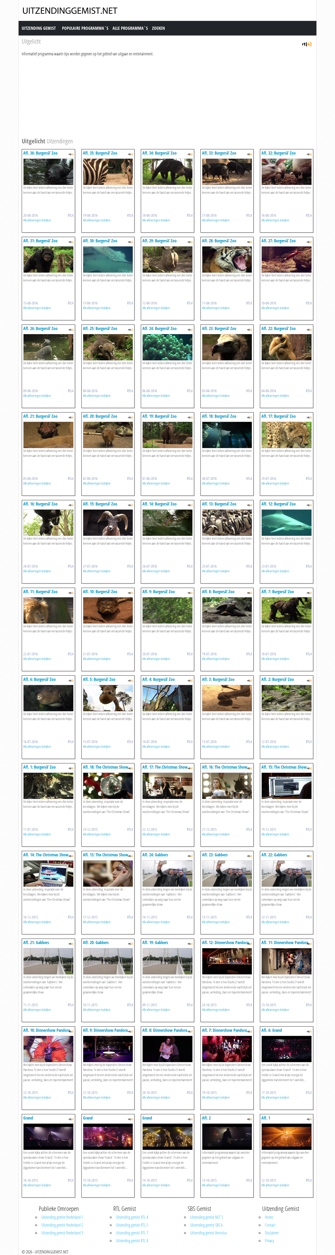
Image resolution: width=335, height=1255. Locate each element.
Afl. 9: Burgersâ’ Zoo (158, 591)
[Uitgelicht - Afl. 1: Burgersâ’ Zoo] (48, 785)
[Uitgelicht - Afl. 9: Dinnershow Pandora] (108, 1048)
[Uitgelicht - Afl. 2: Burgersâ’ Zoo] (286, 697)
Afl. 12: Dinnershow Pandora (225, 942)
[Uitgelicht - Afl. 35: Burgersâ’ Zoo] (108, 171)
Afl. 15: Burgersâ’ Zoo (100, 504)
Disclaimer (272, 1233)
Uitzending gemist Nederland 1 (62, 1217)
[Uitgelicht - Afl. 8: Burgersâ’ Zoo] (227, 610)
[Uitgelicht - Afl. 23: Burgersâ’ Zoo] (227, 347)
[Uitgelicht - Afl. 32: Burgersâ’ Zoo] (286, 171)
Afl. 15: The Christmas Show (284, 767)
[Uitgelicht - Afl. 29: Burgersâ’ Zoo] (167, 259)
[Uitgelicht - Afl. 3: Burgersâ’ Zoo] (227, 697)
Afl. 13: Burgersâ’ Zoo (219, 504)
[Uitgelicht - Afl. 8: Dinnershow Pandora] (167, 1048)
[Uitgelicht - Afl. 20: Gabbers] (108, 961)
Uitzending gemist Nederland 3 (62, 1233)
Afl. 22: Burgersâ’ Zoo (278, 328)
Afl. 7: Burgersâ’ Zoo (277, 591)
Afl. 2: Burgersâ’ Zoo (277, 679)
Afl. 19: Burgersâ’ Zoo (159, 416)
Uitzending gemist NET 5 (206, 1217)
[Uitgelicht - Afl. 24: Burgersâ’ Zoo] (167, 347)
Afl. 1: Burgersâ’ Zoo (39, 767)
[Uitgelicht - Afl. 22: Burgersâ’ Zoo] (286, 347)
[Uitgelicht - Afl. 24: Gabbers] (167, 873)
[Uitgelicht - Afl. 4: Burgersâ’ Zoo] (167, 697)
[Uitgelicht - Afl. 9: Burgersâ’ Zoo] (167, 610)
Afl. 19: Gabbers (155, 942)
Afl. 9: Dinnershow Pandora (105, 1030)
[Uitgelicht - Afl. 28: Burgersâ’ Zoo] (227, 259)
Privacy (269, 1241)
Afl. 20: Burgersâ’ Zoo (100, 416)
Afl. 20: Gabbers (96, 942)
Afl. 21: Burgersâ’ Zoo (40, 416)
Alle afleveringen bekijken (37, 220)
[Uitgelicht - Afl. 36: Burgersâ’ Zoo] (48, 171)
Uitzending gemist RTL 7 (132, 1233)
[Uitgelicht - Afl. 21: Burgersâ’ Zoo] (48, 434)
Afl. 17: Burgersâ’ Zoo (278, 416)
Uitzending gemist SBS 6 (206, 1225)
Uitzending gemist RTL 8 (132, 1241)
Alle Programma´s (130, 28)
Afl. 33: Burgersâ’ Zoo (219, 153)
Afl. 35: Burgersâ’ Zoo (100, 153)
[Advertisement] (167, 96)
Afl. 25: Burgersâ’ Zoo (100, 328)
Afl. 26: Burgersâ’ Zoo (40, 328)
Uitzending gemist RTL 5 (132, 1225)
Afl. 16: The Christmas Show (224, 767)
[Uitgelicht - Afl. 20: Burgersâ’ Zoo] (108, 434)
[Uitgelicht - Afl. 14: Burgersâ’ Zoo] (167, 522)
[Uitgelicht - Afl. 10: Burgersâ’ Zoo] (108, 610)
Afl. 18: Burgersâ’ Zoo (219, 416)
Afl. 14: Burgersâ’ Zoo (159, 504)
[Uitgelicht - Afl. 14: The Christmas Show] (48, 873)
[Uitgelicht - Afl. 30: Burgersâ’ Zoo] (108, 259)
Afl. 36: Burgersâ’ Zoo (40, 153)
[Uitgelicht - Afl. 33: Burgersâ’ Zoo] (227, 171)
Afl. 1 (265, 1118)
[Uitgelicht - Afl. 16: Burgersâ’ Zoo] (48, 522)
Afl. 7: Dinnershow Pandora (224, 1030)
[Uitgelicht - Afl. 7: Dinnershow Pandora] (227, 1048)
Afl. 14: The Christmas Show (46, 855)
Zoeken (158, 28)
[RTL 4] (306, 43)
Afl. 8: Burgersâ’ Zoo (218, 591)
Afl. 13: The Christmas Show (105, 855)
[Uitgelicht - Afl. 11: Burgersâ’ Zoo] (48, 610)
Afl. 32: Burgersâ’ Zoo (278, 153)
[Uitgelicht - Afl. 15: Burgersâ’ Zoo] (108, 522)
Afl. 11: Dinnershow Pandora (284, 942)
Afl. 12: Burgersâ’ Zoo (278, 504)
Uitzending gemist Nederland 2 (62, 1225)
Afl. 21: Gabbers (36, 942)
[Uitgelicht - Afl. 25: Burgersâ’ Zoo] (108, 347)
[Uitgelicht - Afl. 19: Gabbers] (167, 961)
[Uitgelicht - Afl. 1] (286, 1136)
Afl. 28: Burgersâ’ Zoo (219, 241)
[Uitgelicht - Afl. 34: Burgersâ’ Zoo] (167, 171)
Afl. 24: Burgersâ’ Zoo (159, 328)
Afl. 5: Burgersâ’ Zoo (99, 679)
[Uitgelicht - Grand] (48, 1136)
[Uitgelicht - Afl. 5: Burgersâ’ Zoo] (108, 697)
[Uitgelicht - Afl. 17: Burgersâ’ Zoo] (286, 434)
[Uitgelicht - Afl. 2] (227, 1136)
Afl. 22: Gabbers (274, 855)
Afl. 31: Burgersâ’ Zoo (40, 241)
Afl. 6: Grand (271, 1030)
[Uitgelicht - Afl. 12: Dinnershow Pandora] (227, 961)
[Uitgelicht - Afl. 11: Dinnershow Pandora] (286, 961)
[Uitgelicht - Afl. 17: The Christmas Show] (167, 785)
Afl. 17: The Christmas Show (165, 767)
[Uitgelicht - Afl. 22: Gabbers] (286, 873)
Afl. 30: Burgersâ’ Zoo (100, 241)
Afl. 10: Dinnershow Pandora (46, 1030)
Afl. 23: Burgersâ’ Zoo (219, 328)
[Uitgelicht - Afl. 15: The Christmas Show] (286, 785)
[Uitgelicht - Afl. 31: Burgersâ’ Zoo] (48, 259)
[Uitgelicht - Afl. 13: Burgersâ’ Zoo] (227, 522)
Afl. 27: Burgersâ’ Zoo (278, 241)
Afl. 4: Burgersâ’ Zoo (158, 679)
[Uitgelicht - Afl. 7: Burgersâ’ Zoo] (286, 610)
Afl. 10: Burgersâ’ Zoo (100, 591)
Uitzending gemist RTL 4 (132, 1217)
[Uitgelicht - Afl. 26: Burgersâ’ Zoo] (48, 347)
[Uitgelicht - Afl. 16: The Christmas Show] (227, 785)
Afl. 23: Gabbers (215, 855)
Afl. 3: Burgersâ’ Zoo (218, 679)
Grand (28, 1118)
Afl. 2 (206, 1118)
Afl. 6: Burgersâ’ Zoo (39, 679)
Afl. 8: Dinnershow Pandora (164, 1030)
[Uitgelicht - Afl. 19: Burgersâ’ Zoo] (167, 434)
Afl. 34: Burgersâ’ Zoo (159, 153)
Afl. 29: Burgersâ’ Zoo (159, 241)
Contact (270, 1225)
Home (269, 1217)
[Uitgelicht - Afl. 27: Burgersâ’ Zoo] (286, 259)
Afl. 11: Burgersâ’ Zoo (40, 591)
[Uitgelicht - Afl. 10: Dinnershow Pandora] (48, 1048)
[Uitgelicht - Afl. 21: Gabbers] (48, 961)
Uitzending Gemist (39, 28)
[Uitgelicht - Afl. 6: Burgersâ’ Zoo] (48, 697)
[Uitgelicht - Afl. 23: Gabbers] (227, 873)
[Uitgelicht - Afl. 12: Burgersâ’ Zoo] (286, 522)
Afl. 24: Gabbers (155, 855)
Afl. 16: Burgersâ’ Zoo (40, 504)
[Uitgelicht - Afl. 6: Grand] (286, 1048)
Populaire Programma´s (85, 28)
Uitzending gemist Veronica (208, 1233)
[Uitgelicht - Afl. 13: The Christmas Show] (108, 873)
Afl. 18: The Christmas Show (105, 767)
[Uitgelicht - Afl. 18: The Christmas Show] (108, 785)
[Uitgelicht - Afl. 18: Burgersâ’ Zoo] (227, 434)
